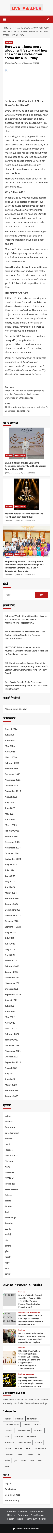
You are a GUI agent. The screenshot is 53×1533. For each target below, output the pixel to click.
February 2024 (12, 898)
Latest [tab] (9, 1285)
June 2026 (10, 740)
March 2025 (11, 825)
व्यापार (7, 1268)
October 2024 (12, 853)
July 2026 (9, 734)
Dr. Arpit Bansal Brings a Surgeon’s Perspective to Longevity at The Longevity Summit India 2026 (25, 466)
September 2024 (13, 859)
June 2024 (10, 876)
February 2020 (12, 1090)
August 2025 (11, 797)
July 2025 (9, 802)
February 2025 (12, 830)
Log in (8, 1483)
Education (10, 1127)
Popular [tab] (21, 1285)
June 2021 (10, 1079)
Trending (9, 1223)
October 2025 (12, 785)
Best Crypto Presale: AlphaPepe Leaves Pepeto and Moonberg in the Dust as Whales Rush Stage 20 (26, 685)
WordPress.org (12, 1500)
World (8, 1229)
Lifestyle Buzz (11, 1155)
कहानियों (8, 1234)
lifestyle (9, 43)
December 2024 (12, 842)
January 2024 (11, 904)
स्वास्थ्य (7, 1274)
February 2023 (12, 966)
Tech (7, 1212)
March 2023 (11, 960)
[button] (5, 19)
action (8, 1116)
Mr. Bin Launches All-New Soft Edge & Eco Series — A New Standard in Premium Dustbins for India (25, 635)
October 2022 (12, 989)
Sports (42, 1518)
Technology (31, 1518)
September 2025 (13, 791)
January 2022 (11, 1039)
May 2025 (10, 813)
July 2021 (9, 1073)
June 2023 (10, 943)
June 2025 (10, 808)
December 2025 (12, 774)
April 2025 (10, 819)
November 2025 (13, 780)
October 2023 (12, 921)
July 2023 (9, 938)
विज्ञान (7, 1262)
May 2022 (10, 1017)
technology (10, 1217)
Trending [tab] (36, 1285)
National (9, 1161)
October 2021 (12, 1056)
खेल (6, 1240)
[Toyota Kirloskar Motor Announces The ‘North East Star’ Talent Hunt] (26, 494)
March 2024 (11, 893)
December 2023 (12, 909)
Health (10, 1518)
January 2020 (11, 1096)
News (7, 1166)
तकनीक (8, 1246)
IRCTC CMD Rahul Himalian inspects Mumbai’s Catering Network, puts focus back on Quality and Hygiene (26, 650)
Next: (26, 407)
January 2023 (11, 972)
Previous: (24, 392)
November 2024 (13, 847)
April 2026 (10, 751)
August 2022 (11, 1000)
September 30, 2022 (31, 63)
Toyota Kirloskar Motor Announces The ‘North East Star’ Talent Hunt (24, 515)
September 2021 (13, 1062)
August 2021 (11, 1068)
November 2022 (13, 983)
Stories (8, 1206)
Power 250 (10, 1183)
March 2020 (11, 1085)
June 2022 (10, 1011)
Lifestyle (11, 1515)
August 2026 (11, 729)
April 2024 (10, 887)
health (8, 1144)
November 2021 (13, 1051)
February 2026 (12, 763)
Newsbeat (10, 1172)
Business (9, 1121)
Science (8, 1195)
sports (8, 1200)
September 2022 (13, 994)
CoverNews (20, 1528)
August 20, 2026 (29, 473)
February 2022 (12, 1034)
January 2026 (11, 768)
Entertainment (12, 1133)
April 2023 (10, 955)
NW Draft (9, 1178)
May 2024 (10, 881)
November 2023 (13, 915)
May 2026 (10, 746)
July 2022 (9, 1005)
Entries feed (11, 1489)
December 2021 (12, 1045)
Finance (8, 1138)
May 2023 (10, 949)
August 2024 (11, 864)
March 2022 (11, 1028)
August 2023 (11, 932)
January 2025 (11, 836)
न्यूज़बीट (8, 1257)
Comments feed (12, 1494)
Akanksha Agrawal (14, 63)
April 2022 (10, 1022)
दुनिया (7, 1251)
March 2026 (11, 757)
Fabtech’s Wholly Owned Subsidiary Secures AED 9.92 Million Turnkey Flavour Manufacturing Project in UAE (26, 619)
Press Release (20, 455)
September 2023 (13, 926)
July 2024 (9, 870)
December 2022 (12, 977)
